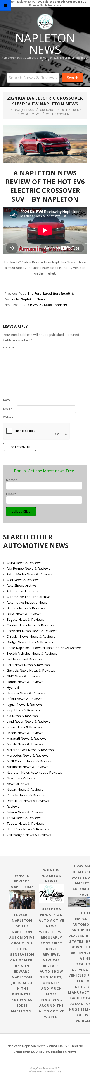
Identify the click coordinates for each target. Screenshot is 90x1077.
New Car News (18, 783)
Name (8, 400)
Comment (9, 349)
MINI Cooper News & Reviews (30, 761)
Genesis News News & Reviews (31, 670)
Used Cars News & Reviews (28, 829)
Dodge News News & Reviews (30, 642)
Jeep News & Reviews (23, 710)
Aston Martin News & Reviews (29, 574)
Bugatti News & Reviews (25, 619)
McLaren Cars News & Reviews (30, 749)
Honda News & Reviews (25, 681)
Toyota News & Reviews (25, 823)
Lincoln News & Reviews (25, 732)
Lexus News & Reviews (24, 727)
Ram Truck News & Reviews (28, 800)
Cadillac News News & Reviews (30, 625)
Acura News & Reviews (24, 563)
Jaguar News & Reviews (25, 704)
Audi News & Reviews (23, 580)
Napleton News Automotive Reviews (34, 772)
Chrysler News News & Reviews (31, 636)
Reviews (13, 806)
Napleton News (33, 1046)
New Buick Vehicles (21, 778)
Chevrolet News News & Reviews (32, 631)
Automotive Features (22, 591)
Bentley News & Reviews (26, 608)
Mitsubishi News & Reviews (27, 766)
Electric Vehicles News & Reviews (32, 653)
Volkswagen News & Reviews (29, 834)
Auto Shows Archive (21, 585)
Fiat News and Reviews (24, 659)
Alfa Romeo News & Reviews (28, 568)
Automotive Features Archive (28, 597)
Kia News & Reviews (22, 715)
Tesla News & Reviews (24, 817)
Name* (11, 479)
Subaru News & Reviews (25, 812)
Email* (11, 494)
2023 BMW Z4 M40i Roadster (44, 304)
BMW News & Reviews (24, 614)
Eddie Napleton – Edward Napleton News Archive (44, 648)
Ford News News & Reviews (28, 665)
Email (7, 409)
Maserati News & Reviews (27, 738)
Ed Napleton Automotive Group (45, 1071)
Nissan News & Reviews (25, 789)
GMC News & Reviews (23, 676)
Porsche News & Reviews (26, 795)
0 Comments (64, 114)
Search (45, 71)
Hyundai (13, 687)
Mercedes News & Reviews (27, 755)
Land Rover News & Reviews (28, 721)
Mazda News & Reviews (25, 744)
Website (8, 417)
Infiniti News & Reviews (24, 698)
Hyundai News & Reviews (26, 693)
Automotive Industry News (27, 602)
